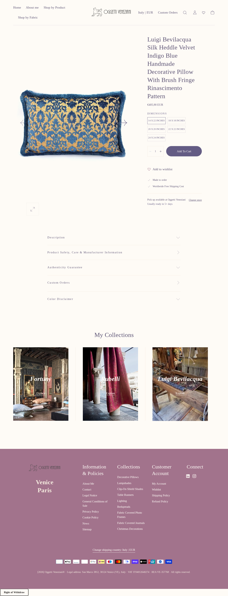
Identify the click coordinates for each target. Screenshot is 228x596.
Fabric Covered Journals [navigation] (131, 522)
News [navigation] (85, 523)
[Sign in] (194, 12)
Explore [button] (40, 393)
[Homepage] (111, 12)
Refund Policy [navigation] (160, 501)
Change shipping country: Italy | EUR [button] (114, 549)
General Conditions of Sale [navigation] (94, 503)
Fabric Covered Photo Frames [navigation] (129, 514)
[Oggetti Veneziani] (44, 468)
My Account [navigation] (159, 483)
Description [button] (56, 237)
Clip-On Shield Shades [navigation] (130, 488)
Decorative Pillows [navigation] (128, 477)
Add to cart (184, 151)
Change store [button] (195, 200)
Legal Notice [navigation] (89, 495)
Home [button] (17, 7)
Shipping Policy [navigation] (161, 495)
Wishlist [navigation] (156, 489)
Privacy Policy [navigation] (90, 511)
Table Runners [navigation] (125, 494)
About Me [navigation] (88, 483)
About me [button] (32, 7)
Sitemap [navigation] (87, 529)
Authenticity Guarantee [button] (65, 267)
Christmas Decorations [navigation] (130, 528)
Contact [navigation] (86, 489)
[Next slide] (121, 122)
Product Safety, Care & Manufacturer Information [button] (84, 252)
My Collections (114, 334)
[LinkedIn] (188, 476)
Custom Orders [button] (168, 12)
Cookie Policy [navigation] (90, 517)
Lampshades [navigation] (124, 482)
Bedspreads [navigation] (123, 506)
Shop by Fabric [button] (28, 17)
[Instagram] (194, 476)
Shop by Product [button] (54, 7)
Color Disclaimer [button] (60, 298)
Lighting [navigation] (122, 500)
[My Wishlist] (204, 13)
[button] (145, 13)
